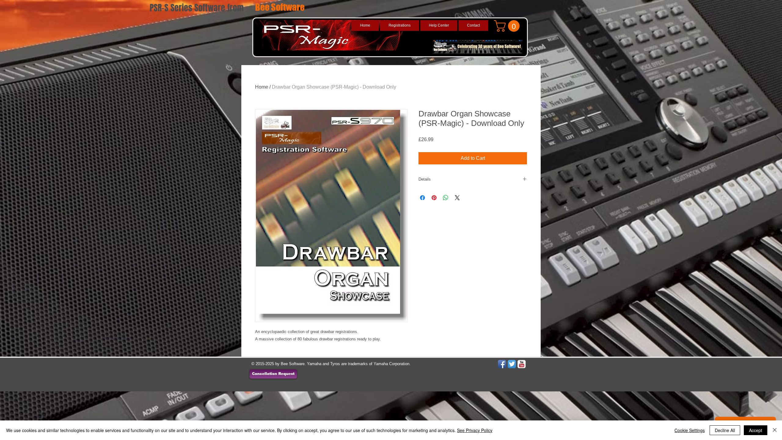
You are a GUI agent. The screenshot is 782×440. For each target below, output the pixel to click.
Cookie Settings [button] (689, 430)
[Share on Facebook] (422, 197)
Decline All (725, 430)
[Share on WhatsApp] (445, 197)
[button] (508, 26)
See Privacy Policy (474, 430)
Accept (755, 430)
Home (261, 87)
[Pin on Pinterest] (434, 197)
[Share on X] (457, 197)
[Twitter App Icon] (512, 364)
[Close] (774, 430)
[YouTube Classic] (521, 364)
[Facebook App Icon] (502, 364)
